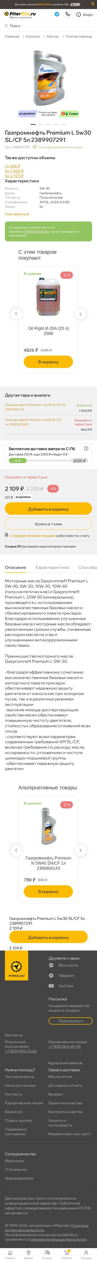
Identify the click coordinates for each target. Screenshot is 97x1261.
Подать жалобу (18, 1120)
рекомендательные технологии (58, 1239)
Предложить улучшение (16, 1131)
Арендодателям (19, 1178)
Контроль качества (65, 1111)
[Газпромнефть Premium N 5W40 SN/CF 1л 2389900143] (48, 823)
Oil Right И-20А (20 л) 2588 (48, 331)
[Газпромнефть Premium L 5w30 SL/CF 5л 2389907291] (48, 81)
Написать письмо (20, 1085)
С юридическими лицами (33, 535)
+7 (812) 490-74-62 (35, 231)
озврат (55, 1094)
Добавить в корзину (48, 509)
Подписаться (70, 1020)
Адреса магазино (65, 1062)
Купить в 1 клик (48, 524)
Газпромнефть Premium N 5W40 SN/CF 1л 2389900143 (48, 863)
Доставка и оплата (65, 1085)
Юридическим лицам (24, 1103)
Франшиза (14, 1160)
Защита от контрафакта (60, 1122)
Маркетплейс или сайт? (69, 1134)
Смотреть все (17, 214)
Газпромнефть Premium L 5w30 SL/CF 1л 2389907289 (33, 422)
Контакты (13, 1094)
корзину (48, 361)
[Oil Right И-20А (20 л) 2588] (48, 294)
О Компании (16, 1169)
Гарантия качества (65, 1103)
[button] (33, 124)
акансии (14, 1111)
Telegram (66, 975)
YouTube (65, 986)
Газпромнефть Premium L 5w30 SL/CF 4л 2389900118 (35, 407)
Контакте (68, 965)
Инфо (88, 15)
